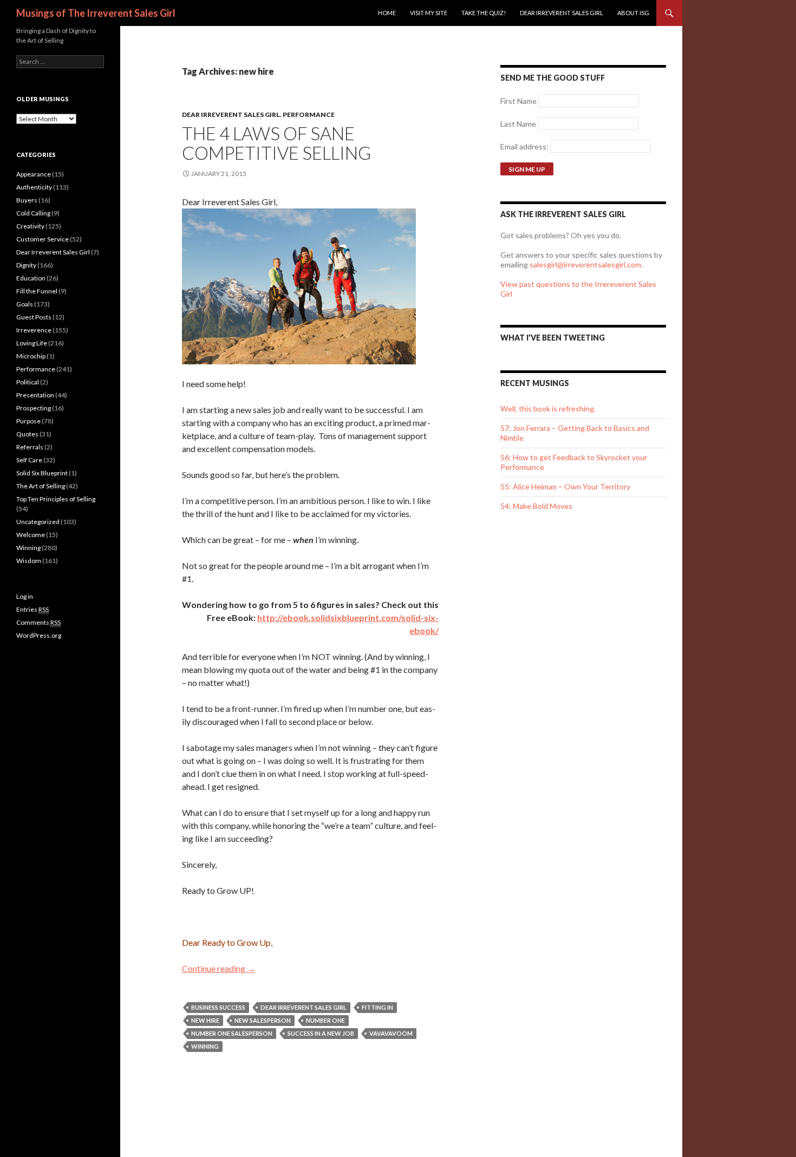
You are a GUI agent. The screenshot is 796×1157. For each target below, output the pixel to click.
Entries (32, 609)
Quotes (27, 434)
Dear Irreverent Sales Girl (561, 12)
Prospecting (33, 408)
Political (27, 382)
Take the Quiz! (483, 12)
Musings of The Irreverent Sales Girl (95, 13)
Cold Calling (33, 213)
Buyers (26, 200)
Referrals (29, 447)
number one (325, 1020)
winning (205, 1046)
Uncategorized (38, 522)
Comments (38, 622)
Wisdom (28, 561)
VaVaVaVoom (391, 1033)
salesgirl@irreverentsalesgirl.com (585, 264)
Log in (24, 596)
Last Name (518, 123)
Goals (24, 304)
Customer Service (42, 239)
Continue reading (219, 968)
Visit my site (428, 12)
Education (30, 278)
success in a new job (321, 1033)
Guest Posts (33, 317)
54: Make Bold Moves (536, 506)
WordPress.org (38, 635)
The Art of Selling (40, 486)
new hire (205, 1020)
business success (218, 1007)
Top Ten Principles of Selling (55, 499)
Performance (309, 114)
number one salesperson (231, 1033)
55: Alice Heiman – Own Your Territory (565, 486)
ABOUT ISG (633, 12)
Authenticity (34, 187)
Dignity (26, 265)
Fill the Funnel (36, 291)
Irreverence (33, 330)
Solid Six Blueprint (42, 473)
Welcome (30, 535)
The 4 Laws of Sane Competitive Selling (276, 143)
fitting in (377, 1007)
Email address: (525, 146)
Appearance (33, 174)
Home (387, 12)
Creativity (30, 226)
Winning (28, 548)
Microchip (30, 356)
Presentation (35, 395)
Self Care (29, 460)
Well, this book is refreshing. (548, 408)
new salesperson (262, 1020)
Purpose (28, 421)
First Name (518, 101)
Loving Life (31, 343)
